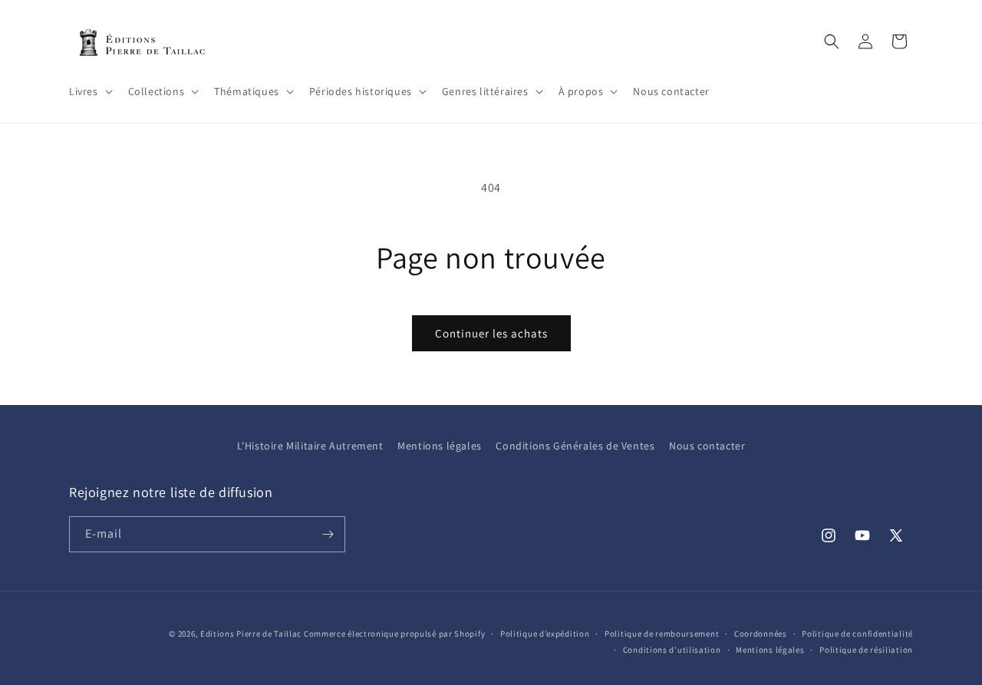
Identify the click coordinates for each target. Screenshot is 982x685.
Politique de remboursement (662, 633)
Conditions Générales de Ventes (575, 446)
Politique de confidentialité (857, 633)
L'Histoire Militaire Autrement (310, 446)
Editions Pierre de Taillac (251, 633)
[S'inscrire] (327, 534)
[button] (89, 91)
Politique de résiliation (866, 649)
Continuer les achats (491, 333)
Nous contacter (707, 446)
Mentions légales (439, 446)
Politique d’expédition (544, 633)
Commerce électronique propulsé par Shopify (394, 633)
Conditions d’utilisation (672, 649)
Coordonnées (760, 633)
